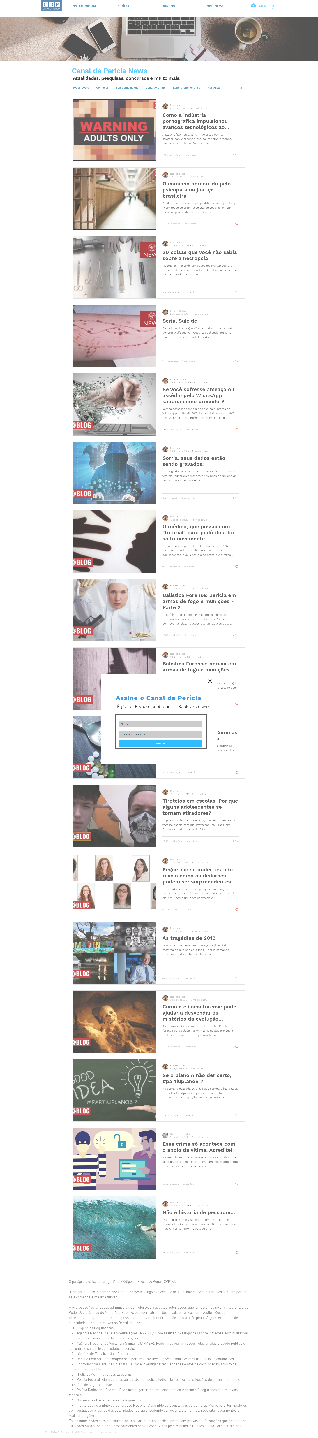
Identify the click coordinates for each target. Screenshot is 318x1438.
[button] (210, 681)
